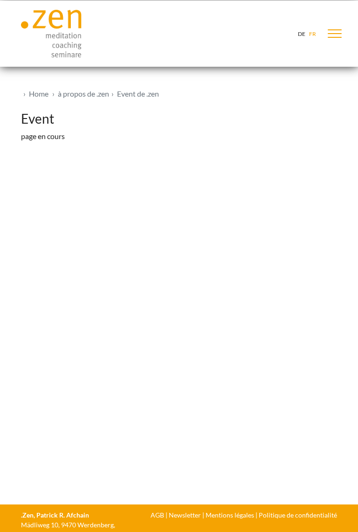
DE (301, 33)
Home (38, 93)
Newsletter (185, 515)
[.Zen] (51, 33)
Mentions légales (230, 515)
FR (312, 33)
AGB (157, 515)
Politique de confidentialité (298, 515)
